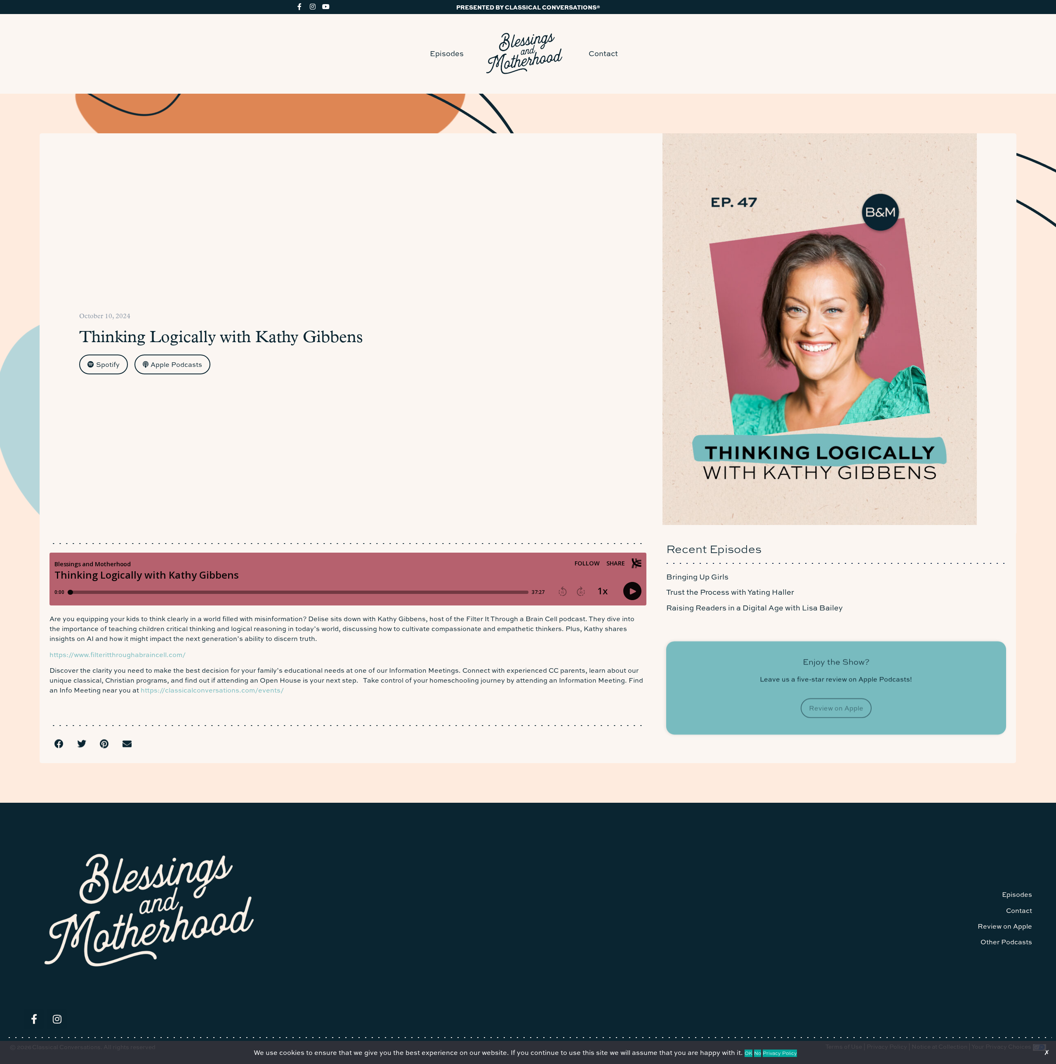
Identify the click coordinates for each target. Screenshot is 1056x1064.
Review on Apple (1005, 926)
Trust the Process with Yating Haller (730, 592)
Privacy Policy (780, 1053)
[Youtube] (325, 6)
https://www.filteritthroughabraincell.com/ (118, 654)
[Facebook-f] (299, 6)
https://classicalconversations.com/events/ (213, 690)
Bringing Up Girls (697, 577)
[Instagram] (312, 6)
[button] (59, 744)
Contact (603, 53)
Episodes (447, 53)
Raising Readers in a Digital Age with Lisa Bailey (754, 608)
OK (748, 1053)
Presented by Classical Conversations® (528, 7)
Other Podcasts (1006, 941)
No (757, 1053)
